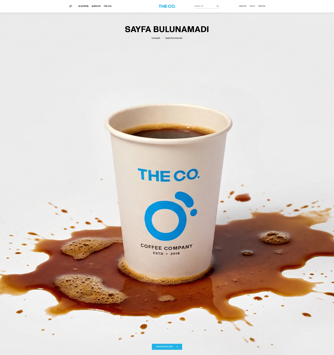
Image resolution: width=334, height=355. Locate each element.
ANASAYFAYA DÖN (164, 347)
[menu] (70, 6)
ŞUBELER (96, 6)
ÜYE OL (252, 6)
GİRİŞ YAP (243, 6)
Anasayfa (155, 38)
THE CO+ (108, 6)
